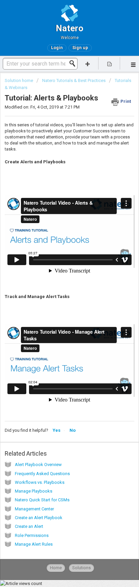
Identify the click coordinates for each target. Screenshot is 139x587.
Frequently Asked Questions (42, 473)
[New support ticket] (88, 63)
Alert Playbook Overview (38, 464)
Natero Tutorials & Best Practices (74, 80)
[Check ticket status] (109, 63)
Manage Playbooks (33, 491)
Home (56, 567)
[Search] (74, 63)
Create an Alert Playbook (38, 517)
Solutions (81, 567)
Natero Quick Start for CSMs (42, 499)
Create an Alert (29, 526)
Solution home (19, 80)
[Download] (57, 293)
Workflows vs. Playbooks (39, 482)
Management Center (34, 508)
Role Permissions (32, 535)
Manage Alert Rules (34, 544)
